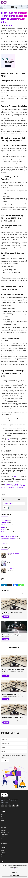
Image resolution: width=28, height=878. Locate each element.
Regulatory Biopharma (6, 534)
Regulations (9, 25)
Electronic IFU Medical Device (15, 485)
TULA (2, 820)
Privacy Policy (14, 868)
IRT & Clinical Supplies (6, 524)
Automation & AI (5, 518)
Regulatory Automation (6, 531)
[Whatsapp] (21, 585)
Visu (2, 814)
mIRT (2, 818)
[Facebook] (15, 585)
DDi (9, 439)
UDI (2, 541)
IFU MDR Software (15, 487)
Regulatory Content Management (9, 536)
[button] (26, 2)
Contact (3, 856)
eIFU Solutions (4, 841)
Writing (3, 543)
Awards (3, 854)
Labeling (3, 527)
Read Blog (6, 616)
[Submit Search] (25, 494)
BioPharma (3, 830)
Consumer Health (5, 522)
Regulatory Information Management (9, 538)
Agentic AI (3, 838)
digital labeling (9, 484)
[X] (9, 585)
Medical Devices (5, 832)
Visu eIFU (17, 476)
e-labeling (16, 484)
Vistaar (2, 816)
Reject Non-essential (14, 875)
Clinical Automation (5, 520)
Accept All (14, 872)
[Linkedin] (4, 585)
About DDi (3, 850)
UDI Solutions (4, 843)
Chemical (3, 836)
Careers (3, 852)
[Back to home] (4, 2)
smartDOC (3, 823)
